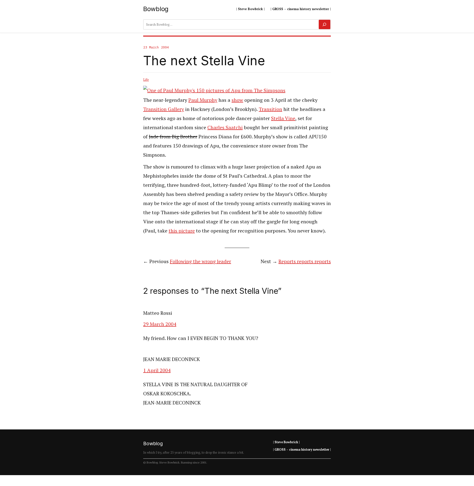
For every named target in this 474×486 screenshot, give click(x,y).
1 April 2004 (157, 370)
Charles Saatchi (225, 127)
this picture (182, 230)
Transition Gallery (163, 109)
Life (146, 79)
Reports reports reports (304, 261)
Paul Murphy (202, 100)
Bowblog (155, 9)
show (237, 100)
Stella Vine (283, 118)
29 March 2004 (159, 324)
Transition (270, 109)
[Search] (324, 24)
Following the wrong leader (200, 261)
